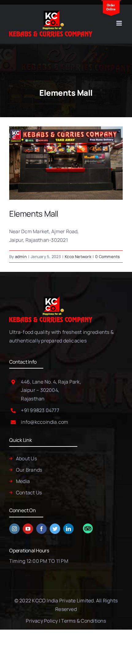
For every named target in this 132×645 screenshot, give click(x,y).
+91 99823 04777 (40, 410)
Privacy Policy (42, 620)
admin (21, 256)
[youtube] (28, 528)
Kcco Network (78, 256)
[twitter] (55, 528)
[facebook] (41, 528)
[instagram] (14, 528)
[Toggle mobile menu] (119, 23)
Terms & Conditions (83, 620)
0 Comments (107, 256)
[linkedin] (68, 528)
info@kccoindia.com (44, 422)
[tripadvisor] (88, 526)
